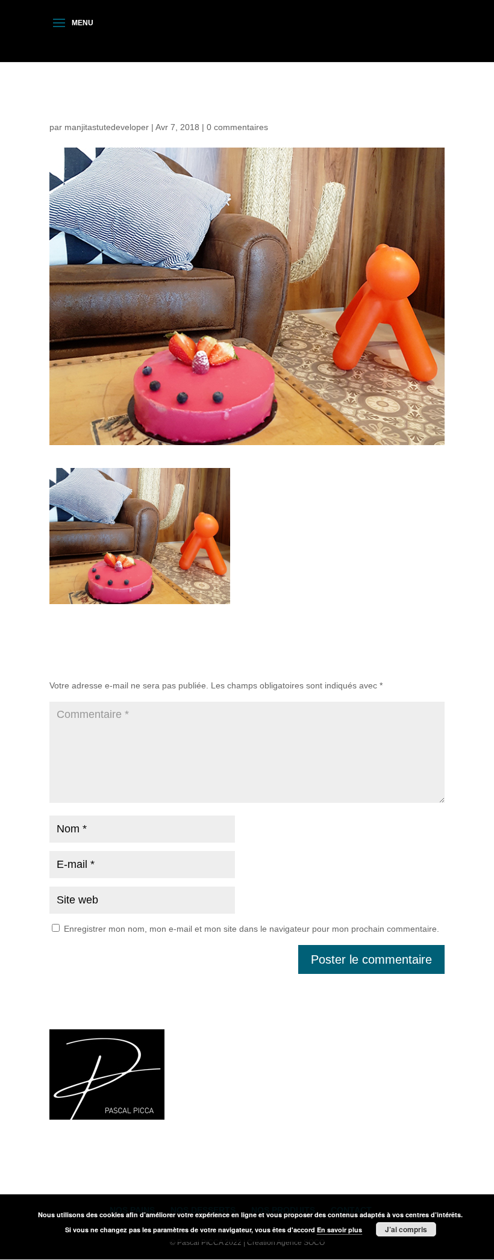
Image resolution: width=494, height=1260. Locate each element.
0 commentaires (237, 127)
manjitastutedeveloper (106, 127)
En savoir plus (339, 1229)
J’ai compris (406, 1229)
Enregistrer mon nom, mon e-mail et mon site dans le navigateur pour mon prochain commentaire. (251, 929)
